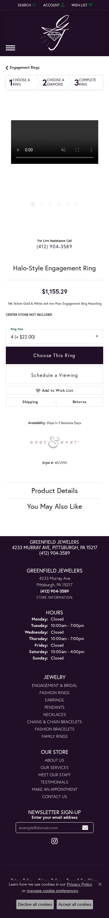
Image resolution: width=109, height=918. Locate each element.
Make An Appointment (54, 789)
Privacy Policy (79, 884)
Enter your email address (55, 817)
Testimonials (54, 782)
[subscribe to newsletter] (85, 828)
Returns (80, 402)
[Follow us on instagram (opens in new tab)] (54, 841)
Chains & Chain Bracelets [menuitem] (54, 721)
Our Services (55, 767)
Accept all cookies (74, 904)
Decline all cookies (35, 904)
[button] (26, 5)
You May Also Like (54, 506)
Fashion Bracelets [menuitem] (54, 729)
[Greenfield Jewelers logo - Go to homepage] (54, 30)
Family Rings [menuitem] (55, 736)
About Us (54, 760)
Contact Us (54, 796)
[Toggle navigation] (10, 50)
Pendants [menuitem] (54, 707)
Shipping (30, 402)
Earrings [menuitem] (54, 700)
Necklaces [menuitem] (54, 714)
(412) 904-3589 (54, 246)
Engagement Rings (25, 67)
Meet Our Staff (54, 774)
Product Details (54, 490)
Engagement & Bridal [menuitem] (54, 685)
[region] (54, 169)
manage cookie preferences (52, 890)
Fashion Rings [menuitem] (54, 692)
